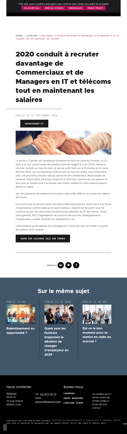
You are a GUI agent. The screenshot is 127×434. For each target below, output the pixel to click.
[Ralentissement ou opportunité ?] (20, 314)
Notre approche (101, 397)
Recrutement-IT (34, 123)
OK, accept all (31, 8)
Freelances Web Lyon (16, 420)
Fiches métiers (99, 404)
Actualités (31, 35)
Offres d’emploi (100, 401)
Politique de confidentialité (67, 420)
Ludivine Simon (73, 402)
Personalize (75, 8)
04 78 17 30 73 (48, 394)
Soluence (11, 393)
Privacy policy (95, 8)
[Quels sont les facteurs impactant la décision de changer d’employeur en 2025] (58, 314)
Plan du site (92, 420)
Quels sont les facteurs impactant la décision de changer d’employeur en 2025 (56, 341)
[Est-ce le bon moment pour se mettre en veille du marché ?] (97, 314)
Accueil (19, 35)
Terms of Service (91, 423)
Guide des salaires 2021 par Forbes (42, 238)
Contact (96, 408)
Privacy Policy (69, 423)
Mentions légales (112, 420)
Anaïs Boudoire (73, 398)
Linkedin (69, 393)
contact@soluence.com (48, 401)
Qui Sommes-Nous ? (102, 394)
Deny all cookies (54, 8)
